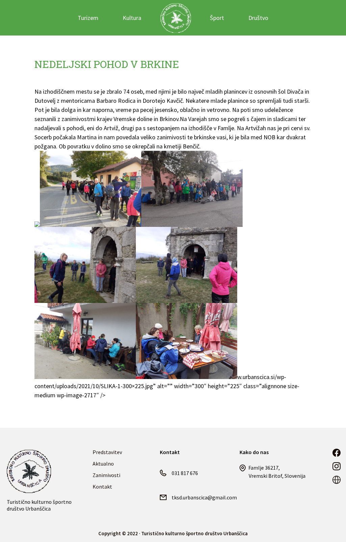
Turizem (88, 18)
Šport (217, 18)
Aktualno (103, 463)
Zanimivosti (106, 475)
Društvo (258, 18)
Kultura (132, 18)
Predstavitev (107, 452)
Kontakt (102, 486)
